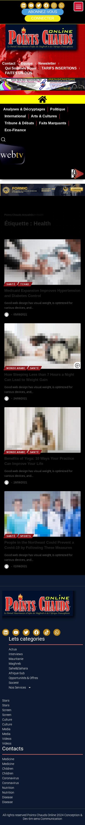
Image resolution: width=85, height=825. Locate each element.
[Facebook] (46, 5)
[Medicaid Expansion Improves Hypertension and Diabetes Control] (42, 262)
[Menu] (78, 6)
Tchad (24, 284)
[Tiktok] (46, 632)
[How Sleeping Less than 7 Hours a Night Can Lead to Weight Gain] (42, 346)
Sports (25, 536)
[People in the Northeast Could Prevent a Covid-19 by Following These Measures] (42, 514)
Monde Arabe (16, 368)
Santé (11, 284)
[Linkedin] (23, 5)
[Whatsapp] (61, 5)
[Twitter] (39, 5)
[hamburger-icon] (80, 204)
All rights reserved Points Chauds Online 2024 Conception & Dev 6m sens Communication (42, 816)
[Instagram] (54, 5)
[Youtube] (15, 632)
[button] (43, 18)
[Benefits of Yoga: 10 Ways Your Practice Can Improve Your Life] (42, 430)
